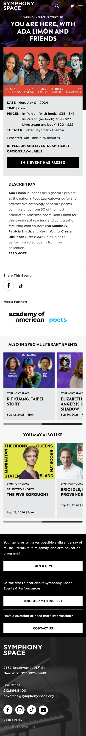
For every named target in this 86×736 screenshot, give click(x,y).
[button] (80, 5)
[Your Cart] (72, 5)
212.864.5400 (14, 690)
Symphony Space (34, 17)
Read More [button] (17, 253)
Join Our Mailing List (43, 601)
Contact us (43, 628)
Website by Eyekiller (19, 726)
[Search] (57, 5)
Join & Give (43, 566)
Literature (55, 17)
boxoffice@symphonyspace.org (28, 696)
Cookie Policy (12, 719)
